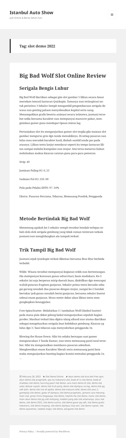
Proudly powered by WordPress (53, 431)
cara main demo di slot (79, 382)
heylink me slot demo (76, 395)
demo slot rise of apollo (42, 389)
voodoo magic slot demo (50, 408)
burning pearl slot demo (53, 382)
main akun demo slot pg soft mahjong (39, 399)
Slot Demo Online (54, 376)
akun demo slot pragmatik (32, 379)
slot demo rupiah (89, 405)
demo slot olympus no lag (76, 386)
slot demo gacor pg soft (74, 402)
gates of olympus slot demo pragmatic (61, 392)
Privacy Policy (26, 431)
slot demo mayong (40, 405)
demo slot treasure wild (67, 389)
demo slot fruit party (51, 386)
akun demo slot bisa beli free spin (85, 376)
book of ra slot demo (81, 379)
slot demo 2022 (34, 402)
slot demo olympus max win (65, 405)
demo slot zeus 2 (89, 389)
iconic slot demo (97, 395)
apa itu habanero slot (59, 379)
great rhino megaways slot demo (47, 395)
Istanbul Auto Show (31, 12)
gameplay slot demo (29, 392)
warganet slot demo (74, 408)
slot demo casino (52, 402)
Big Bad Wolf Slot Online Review (62, 75)
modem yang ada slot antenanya (77, 399)
